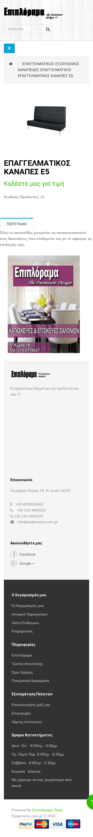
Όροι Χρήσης (22, 672)
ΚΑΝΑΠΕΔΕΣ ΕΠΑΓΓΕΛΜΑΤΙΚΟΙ (44, 70)
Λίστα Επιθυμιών (25, 623)
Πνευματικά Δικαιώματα (30, 681)
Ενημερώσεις (22, 631)
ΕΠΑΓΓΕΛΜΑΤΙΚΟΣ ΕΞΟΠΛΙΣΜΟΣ (50, 64)
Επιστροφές (21, 713)
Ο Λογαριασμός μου (28, 606)
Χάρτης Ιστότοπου (27, 722)
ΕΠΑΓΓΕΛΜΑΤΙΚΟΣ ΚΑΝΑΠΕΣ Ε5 (45, 76)
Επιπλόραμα (22, 655)
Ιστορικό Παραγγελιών (30, 614)
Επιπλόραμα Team (47, 810)
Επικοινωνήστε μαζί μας (31, 705)
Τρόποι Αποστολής (27, 664)
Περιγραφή (17, 224)
